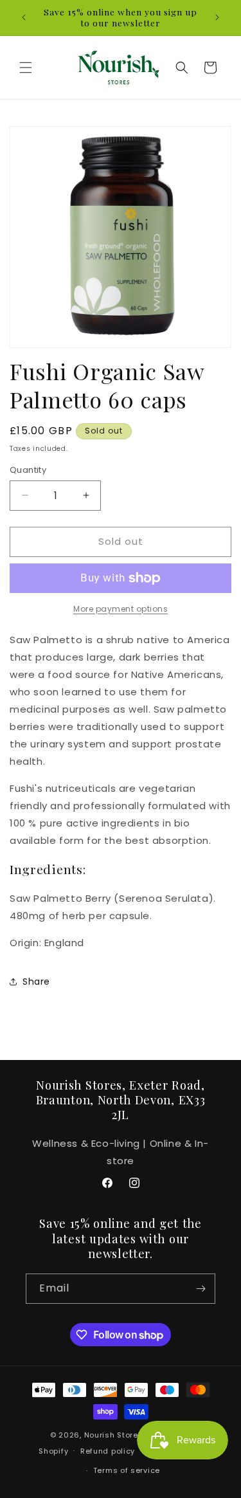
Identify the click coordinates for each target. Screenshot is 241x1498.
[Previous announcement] (24, 17)
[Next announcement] (217, 17)
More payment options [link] (120, 608)
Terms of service (126, 1470)
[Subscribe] (200, 1289)
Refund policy (107, 1451)
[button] (26, 67)
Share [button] (36, 981)
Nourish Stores (113, 1435)
